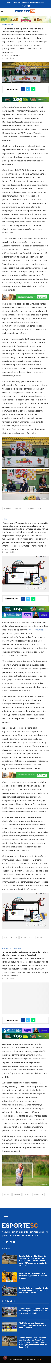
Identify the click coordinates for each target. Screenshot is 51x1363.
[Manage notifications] (5, 1358)
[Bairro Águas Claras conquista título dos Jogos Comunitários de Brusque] (9, 1277)
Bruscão (7, 1195)
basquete (7, 508)
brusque (17, 1195)
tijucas (39, 938)
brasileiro (18, 508)
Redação (15, 549)
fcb (39, 508)
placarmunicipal (27, 938)
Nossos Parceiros (37, 3)
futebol (27, 1195)
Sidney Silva (16, 55)
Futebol (5, 948)
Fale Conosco (23, 3)
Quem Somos (12, 3)
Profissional (16, 948)
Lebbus (39, 1359)
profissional (38, 1195)
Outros (5, 519)
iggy (5, 938)
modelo (14, 938)
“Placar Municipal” (37, 629)
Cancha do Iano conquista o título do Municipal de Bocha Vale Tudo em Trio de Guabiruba (33, 1290)
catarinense (30, 508)
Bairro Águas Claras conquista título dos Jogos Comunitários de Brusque (33, 1275)
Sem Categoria (7, 24)
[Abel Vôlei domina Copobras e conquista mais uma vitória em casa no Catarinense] (9, 1327)
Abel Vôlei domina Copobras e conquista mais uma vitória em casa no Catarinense (32, 1325)
